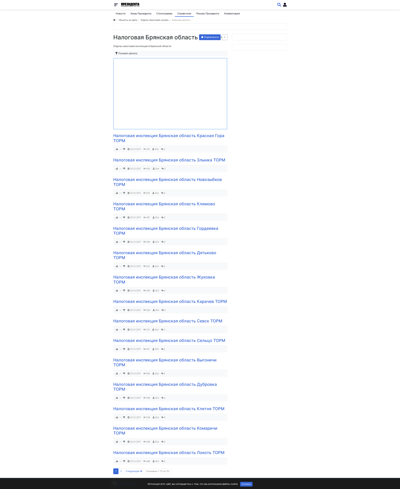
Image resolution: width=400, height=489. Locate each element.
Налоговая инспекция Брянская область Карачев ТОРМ (170, 301)
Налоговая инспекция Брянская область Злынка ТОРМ (169, 160)
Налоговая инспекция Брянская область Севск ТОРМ (167, 321)
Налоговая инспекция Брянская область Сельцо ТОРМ (169, 340)
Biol (157, 149)
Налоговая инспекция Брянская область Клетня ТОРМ (169, 408)
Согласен (246, 484)
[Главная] (114, 20)
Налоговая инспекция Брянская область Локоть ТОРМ (169, 452)
